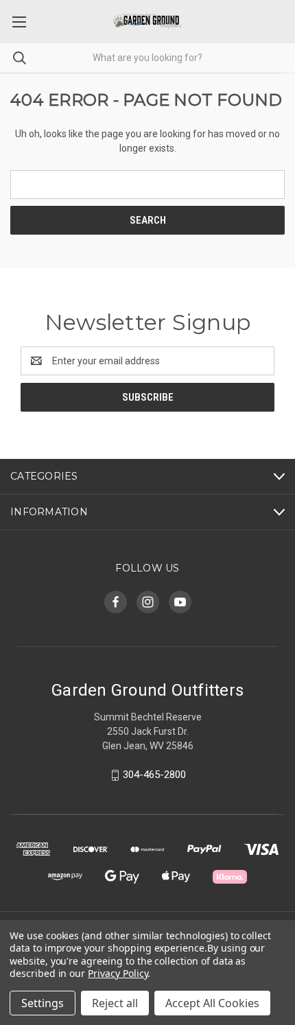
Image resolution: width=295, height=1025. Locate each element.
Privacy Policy (118, 973)
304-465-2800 (154, 774)
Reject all (115, 1003)
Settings (42, 1003)
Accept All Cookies (212, 1003)
